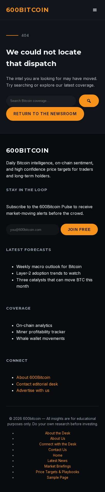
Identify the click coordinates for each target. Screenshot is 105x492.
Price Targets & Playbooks (57, 472)
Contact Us (57, 450)
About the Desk (57, 433)
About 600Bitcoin (33, 377)
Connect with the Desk (57, 444)
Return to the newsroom (45, 113)
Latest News (58, 461)
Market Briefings (57, 466)
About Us (57, 438)
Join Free (79, 229)
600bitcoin (27, 10)
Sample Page (57, 477)
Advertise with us (32, 390)
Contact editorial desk (37, 384)
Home (57, 455)
